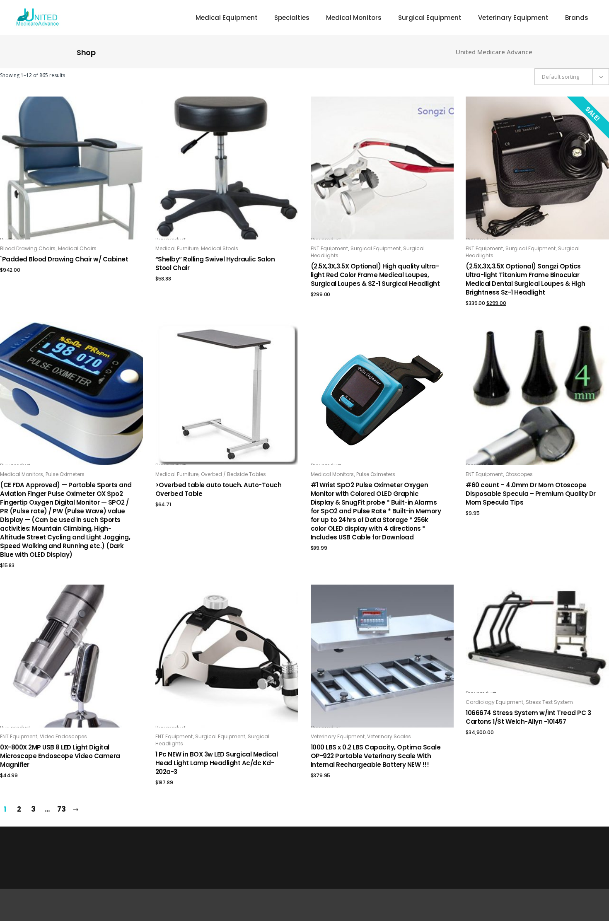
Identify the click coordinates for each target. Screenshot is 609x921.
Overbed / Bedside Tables (233, 474)
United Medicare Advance (494, 52)
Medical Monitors (21, 474)
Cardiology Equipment (494, 702)
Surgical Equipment (375, 248)
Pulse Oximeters (65, 474)
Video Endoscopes (63, 736)
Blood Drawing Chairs (28, 248)
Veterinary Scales (389, 736)
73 (61, 809)
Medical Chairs (77, 248)
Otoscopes (519, 474)
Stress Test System (549, 702)
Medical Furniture (176, 248)
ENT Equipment (329, 248)
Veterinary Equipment (338, 736)
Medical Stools (219, 248)
